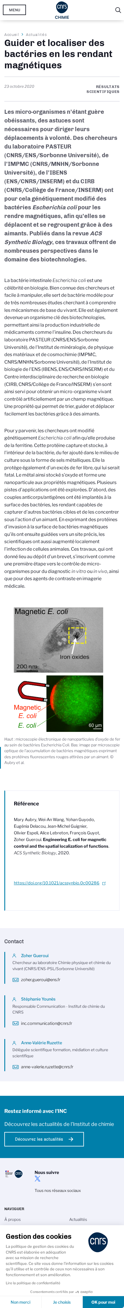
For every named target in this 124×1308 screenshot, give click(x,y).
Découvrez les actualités (39, 1139)
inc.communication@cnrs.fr (46, 1023)
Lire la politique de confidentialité (33, 1283)
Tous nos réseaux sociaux (58, 1190)
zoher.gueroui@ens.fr (40, 979)
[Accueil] (62, 10)
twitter (37, 1178)
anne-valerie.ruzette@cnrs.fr (47, 1066)
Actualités (36, 34)
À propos (12, 1219)
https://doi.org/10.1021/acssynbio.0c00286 (56, 883)
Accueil (11, 34)
